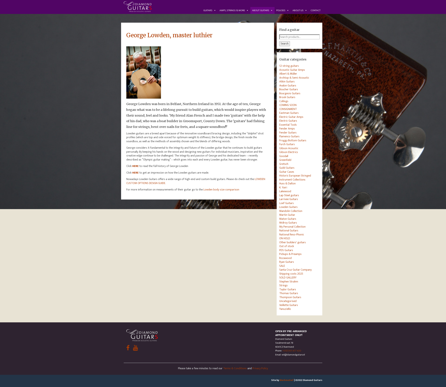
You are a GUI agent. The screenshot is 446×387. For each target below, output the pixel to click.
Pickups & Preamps (290, 254)
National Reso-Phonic (291, 234)
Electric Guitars (288, 120)
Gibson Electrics (288, 152)
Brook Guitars (287, 97)
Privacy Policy (260, 368)
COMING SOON (288, 105)
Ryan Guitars (286, 261)
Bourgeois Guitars (289, 93)
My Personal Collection (292, 226)
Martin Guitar (287, 214)
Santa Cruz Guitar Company (295, 269)
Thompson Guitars (290, 297)
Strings (283, 285)
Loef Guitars (286, 203)
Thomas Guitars (288, 293)
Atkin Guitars (287, 81)
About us (298, 10)
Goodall (283, 156)
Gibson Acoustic (288, 148)
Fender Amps (287, 128)
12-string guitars (289, 65)
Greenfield (285, 160)
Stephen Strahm (288, 281)
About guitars (260, 10)
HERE (135, 172)
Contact (316, 10)
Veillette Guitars (288, 305)
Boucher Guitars (288, 89)
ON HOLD (284, 238)
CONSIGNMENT (288, 109)
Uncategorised (288, 301)
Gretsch (283, 164)
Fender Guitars (288, 132)
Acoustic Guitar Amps (292, 69)
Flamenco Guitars (289, 136)
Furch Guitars (287, 144)
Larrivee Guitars (288, 199)
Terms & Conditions (235, 368)
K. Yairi (283, 187)
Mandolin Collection (290, 211)
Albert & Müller (288, 73)
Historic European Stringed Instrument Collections (295, 177)
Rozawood (285, 258)
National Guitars (288, 230)
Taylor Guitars (287, 289)
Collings (283, 101)
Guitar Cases (286, 171)
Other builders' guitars (292, 242)
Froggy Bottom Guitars (292, 140)
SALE (282, 265)
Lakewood (285, 191)
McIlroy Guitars (288, 222)
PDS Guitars (286, 250)
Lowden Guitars (288, 207)
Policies (280, 10)
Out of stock (286, 246)
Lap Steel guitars (289, 195)
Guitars (207, 10)
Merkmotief (287, 380)
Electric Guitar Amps (291, 116)
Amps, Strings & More (232, 10)
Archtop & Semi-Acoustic (294, 77)
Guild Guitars (286, 167)
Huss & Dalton (287, 183)
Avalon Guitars (287, 85)
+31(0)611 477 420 (291, 351)
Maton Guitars (287, 218)
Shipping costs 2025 (291, 273)
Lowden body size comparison (221, 189)
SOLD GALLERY (288, 277)
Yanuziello (285, 308)
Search (285, 43)
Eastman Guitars (289, 112)
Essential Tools (288, 124)
